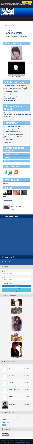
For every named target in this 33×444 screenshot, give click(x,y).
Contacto (2, 440)
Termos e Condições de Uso (20, 440)
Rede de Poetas (14, 24)
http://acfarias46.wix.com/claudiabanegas (19, 114)
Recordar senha (7, 283)
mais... (3, 424)
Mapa (11, 440)
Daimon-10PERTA (14, 389)
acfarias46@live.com (10, 100)
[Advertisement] (16, 236)
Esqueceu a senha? (16, 288)
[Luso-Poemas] (16, 11)
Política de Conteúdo (18, 442)
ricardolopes (12, 404)
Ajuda (7, 440)
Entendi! (26, 2)
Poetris (27, 442)
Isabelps (11, 375)
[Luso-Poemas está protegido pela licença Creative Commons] (5, 434)
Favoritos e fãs (6, 262)
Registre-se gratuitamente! (16, 291)
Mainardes (12, 368)
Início (6, 24)
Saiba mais (8, 6)
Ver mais (5, 183)
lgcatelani (12, 396)
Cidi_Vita (11, 382)
